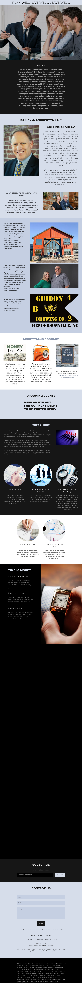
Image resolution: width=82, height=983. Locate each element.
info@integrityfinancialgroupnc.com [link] (41, 945)
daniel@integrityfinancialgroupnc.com (60, 182)
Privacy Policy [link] (47, 929)
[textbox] (35, 875)
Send (41, 923)
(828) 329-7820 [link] (41, 943)
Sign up (60, 875)
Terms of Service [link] (57, 929)
